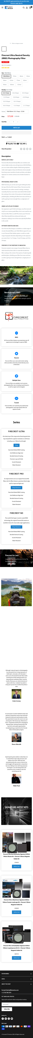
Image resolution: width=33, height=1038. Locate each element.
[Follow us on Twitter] (6, 1019)
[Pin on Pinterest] (24, 149)
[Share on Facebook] (21, 149)
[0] (30, 8)
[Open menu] (2, 7)
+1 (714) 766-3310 (6, 992)
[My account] (27, 8)
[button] (6, 67)
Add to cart (16, 127)
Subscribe (7, 1009)
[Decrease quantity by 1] (9, 122)
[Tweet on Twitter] (27, 149)
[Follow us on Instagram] (9, 1019)
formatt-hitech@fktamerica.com (10, 990)
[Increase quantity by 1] (17, 122)
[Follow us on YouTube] (12, 1019)
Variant (3, 111)
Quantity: (4, 121)
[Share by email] (30, 149)
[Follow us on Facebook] (3, 1019)
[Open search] (24, 8)
